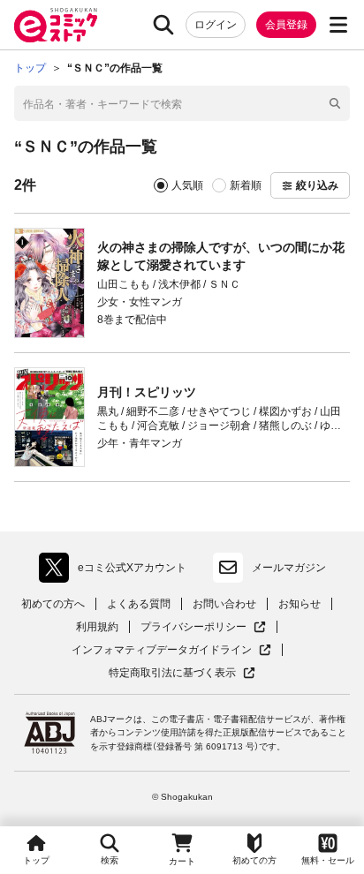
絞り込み (317, 185)
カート (182, 861)
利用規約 (97, 627)
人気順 (187, 185)
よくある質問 (139, 604)
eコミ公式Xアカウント (117, 571)
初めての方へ (53, 604)
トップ (36, 860)
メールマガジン (289, 567)
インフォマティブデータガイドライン (162, 650)
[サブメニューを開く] (338, 24)
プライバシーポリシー (203, 627)
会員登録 (286, 25)
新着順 (246, 185)
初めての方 (254, 860)
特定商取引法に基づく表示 (182, 673)
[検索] (163, 24)
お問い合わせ (224, 604)
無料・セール (327, 860)
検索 (109, 860)
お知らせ (299, 604)
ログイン (215, 25)
